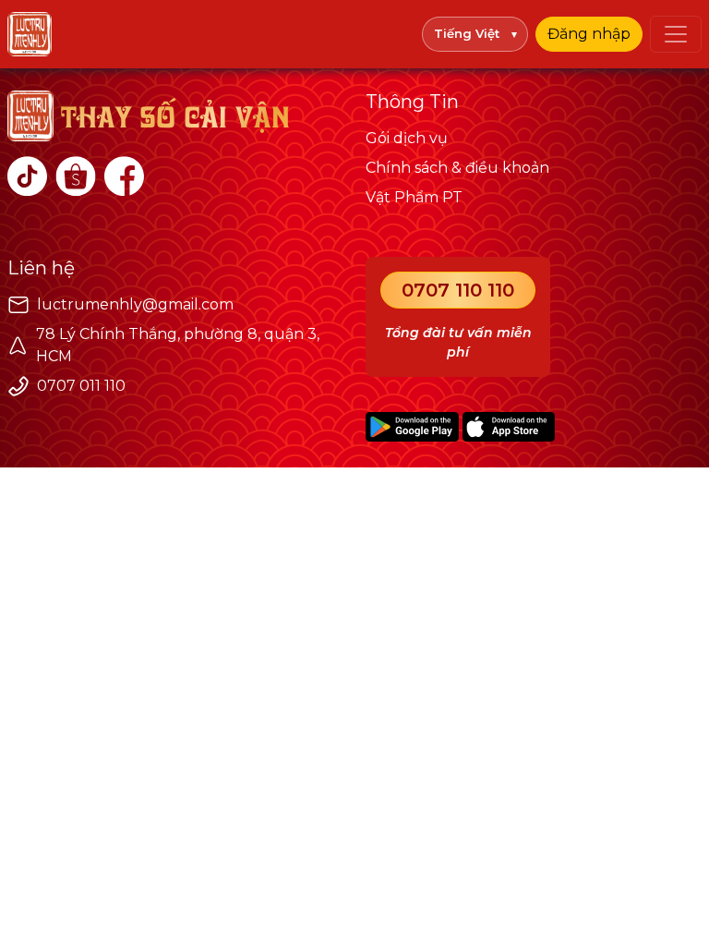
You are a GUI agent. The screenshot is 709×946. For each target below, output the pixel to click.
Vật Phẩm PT (414, 197)
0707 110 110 (458, 290)
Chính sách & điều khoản (457, 167)
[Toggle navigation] (676, 34)
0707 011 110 (81, 385)
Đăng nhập (589, 33)
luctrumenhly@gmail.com (135, 304)
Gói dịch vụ (407, 138)
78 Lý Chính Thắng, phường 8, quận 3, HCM (177, 345)
